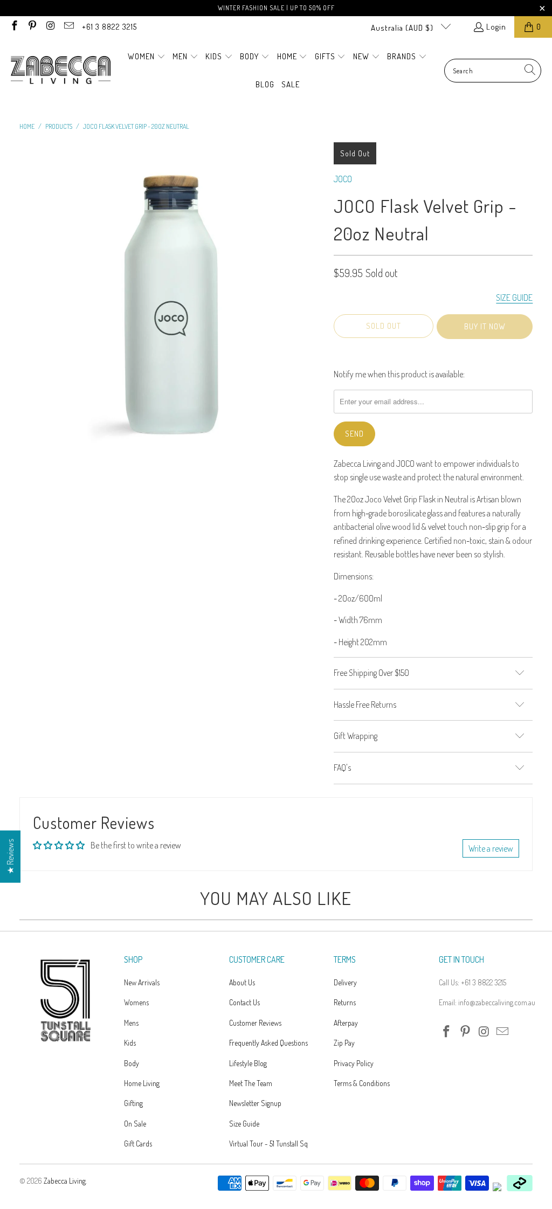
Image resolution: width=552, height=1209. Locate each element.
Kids (130, 1042)
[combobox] (492, 70)
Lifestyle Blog (248, 1063)
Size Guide (244, 1123)
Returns (345, 1002)
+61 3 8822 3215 (109, 27)
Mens (131, 1022)
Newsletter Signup (255, 1103)
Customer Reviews (255, 1022)
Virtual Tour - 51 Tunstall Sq (268, 1143)
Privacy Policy (354, 1063)
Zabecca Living (65, 1180)
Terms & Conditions (362, 1083)
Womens (136, 1002)
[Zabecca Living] (61, 70)
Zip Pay (344, 1042)
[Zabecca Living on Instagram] (50, 27)
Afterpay (346, 1022)
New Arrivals (142, 982)
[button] (146, 57)
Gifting (133, 1103)
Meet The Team (250, 1083)
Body (131, 1063)
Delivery (345, 982)
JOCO (343, 179)
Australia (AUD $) (403, 28)
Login (496, 27)
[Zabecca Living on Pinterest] (32, 27)
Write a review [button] (490, 848)
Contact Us (244, 1002)
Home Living (142, 1083)
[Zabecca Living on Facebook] (13, 27)
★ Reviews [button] (10, 856)
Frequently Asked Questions (268, 1042)
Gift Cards (138, 1143)
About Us (242, 982)
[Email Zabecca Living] (68, 27)
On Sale (135, 1123)
